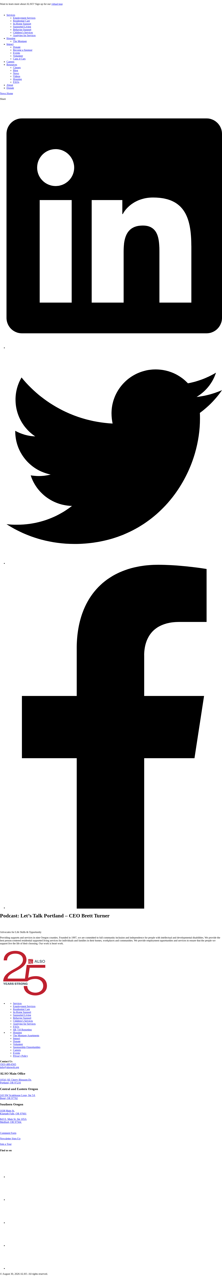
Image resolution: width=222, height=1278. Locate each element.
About (10, 85)
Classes (17, 67)
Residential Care (21, 20)
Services (11, 15)
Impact (10, 44)
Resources (12, 64)
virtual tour (56, 4)
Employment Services (24, 18)
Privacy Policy (20, 1056)
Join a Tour (6, 1144)
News (16, 73)
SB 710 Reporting (22, 1029)
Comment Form (8, 1133)
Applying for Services (24, 35)
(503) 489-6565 (8, 1064)
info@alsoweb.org (9, 1067)
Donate (16, 47)
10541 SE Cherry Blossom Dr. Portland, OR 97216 (16, 1081)
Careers (10, 61)
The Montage (20, 41)
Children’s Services (23, 32)
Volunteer (18, 55)
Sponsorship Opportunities (26, 1047)
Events (16, 53)
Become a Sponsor (22, 50)
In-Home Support (22, 23)
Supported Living (22, 26)
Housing (11, 38)
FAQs (16, 82)
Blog (15, 70)
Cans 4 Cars (19, 58)
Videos (16, 76)
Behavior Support (22, 29)
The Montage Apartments (26, 1035)
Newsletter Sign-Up (10, 1138)
